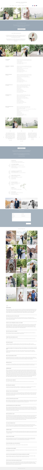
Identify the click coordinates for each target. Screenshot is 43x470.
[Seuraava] (39, 137)
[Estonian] (36, 5)
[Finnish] (32, 5)
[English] (34, 5)
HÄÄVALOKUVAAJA (21, 3)
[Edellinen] (3, 137)
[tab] (21, 386)
